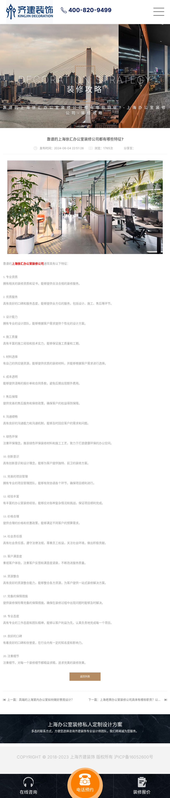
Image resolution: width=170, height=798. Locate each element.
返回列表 (85, 676)
